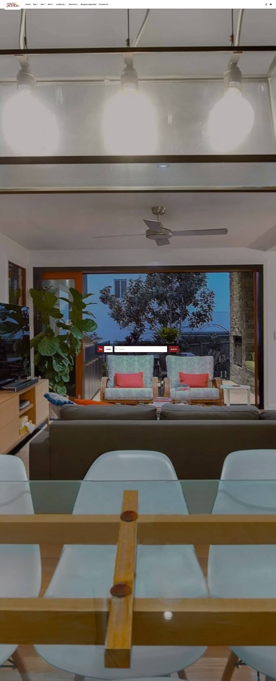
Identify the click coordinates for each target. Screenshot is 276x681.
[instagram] (266, 4)
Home (28, 4)
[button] (35, 4)
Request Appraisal (88, 4)
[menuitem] (28, 4)
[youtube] (271, 4)
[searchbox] (133, 349)
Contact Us (103, 4)
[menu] (66, 4)
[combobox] (140, 349)
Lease (108, 349)
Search (174, 349)
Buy (100, 349)
